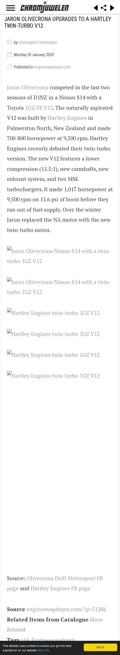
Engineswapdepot (53, 639)
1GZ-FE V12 (39, 107)
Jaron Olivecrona (27, 87)
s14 (25, 639)
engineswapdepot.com (52, 67)
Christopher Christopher (37, 42)
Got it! (100, 647)
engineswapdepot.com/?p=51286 (66, 609)
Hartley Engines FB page (60, 588)
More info (44, 650)
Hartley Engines (67, 117)
